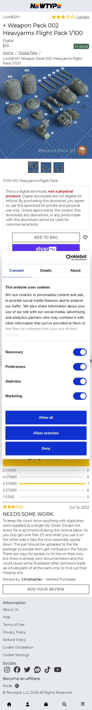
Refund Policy (14, 640)
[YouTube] (58, 671)
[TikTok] (47, 671)
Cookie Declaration (18, 647)
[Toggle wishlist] (85, 237)
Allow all (46, 417)
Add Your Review (46, 589)
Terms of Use (14, 625)
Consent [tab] (16, 270)
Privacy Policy (14, 632)
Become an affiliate (21, 678)
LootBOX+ (11, 17)
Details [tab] (46, 270)
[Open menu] (83, 704)
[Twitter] (27, 671)
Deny (46, 448)
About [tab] (75, 270)
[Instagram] (7, 671)
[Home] (9, 704)
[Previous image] (10, 107)
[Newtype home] (46, 6)
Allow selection (46, 433)
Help (7, 617)
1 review (82, 17)
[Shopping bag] (46, 704)
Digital (8, 41)
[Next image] (82, 107)
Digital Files (27, 53)
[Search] (64, 704)
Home (8, 53)
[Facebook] (17, 671)
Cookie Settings (16, 655)
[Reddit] (37, 671)
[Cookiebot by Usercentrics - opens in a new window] (66, 257)
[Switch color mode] (17, 686)
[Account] (27, 704)
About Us (10, 609)
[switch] (80, 366)
